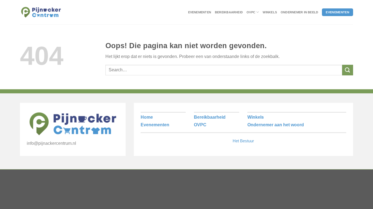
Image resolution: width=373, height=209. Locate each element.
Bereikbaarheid (229, 12)
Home (147, 117)
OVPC (251, 12)
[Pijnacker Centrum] (41, 12)
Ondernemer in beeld (299, 12)
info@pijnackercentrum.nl (51, 143)
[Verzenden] (347, 70)
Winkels (270, 12)
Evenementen (199, 12)
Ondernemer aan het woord (275, 124)
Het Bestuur (243, 141)
